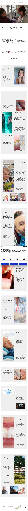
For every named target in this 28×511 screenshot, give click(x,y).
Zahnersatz (21, 2)
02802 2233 (11, 504)
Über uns (25, 2)
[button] (14, 59)
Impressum (16, 504)
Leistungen (15, 2)
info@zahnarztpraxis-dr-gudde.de (10, 507)
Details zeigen (24, 261)
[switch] (11, 259)
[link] (10, 2)
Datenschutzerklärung (17, 505)
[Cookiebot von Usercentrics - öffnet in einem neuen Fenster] (24, 246)
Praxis (10, 2)
